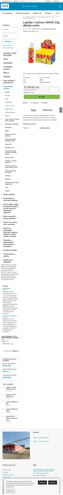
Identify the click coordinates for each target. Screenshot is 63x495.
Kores (6, 99)
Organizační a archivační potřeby (10, 199)
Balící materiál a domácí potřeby (9, 217)
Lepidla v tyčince (10, 106)
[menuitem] (7, 13)
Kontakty (15, 1)
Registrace (56, 1)
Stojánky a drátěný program (10, 161)
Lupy (6, 187)
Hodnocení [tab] (47, 110)
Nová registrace (7, 46)
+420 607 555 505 (43, 441)
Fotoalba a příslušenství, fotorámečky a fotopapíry (9, 243)
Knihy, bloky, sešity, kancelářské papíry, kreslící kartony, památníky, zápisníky (11, 208)
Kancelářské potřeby (8, 87)
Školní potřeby (9, 194)
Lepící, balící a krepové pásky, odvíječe (12, 120)
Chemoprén (8, 102)
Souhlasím (52, 482)
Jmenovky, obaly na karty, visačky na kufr (11, 166)
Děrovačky (8, 127)
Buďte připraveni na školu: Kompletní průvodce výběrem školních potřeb (44, 470)
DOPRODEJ (7, 63)
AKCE (5, 59)
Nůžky (7, 131)
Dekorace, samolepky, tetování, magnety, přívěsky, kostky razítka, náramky (10, 232)
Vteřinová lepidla (10, 112)
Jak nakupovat (6, 1)
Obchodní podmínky (8, 475)
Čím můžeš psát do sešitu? (41, 473)
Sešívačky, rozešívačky (12, 124)
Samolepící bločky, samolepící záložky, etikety (11, 152)
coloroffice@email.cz (43, 438)
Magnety (7, 179)
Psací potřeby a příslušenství (9, 81)
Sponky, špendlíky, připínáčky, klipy (10, 140)
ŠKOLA (6, 73)
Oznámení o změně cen (10, 316)
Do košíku (41, 97)
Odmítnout (42, 482)
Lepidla (7, 92)
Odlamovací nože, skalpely (10, 135)
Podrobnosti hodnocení (49, 29)
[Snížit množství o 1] (50, 90)
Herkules (7, 95)
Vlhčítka (7, 176)
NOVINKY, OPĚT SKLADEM (10, 54)
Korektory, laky (9, 147)
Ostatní (7, 116)
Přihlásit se (8, 42)
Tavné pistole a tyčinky (9, 255)
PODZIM (6, 77)
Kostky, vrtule (9, 157)
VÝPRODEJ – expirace (8, 68)
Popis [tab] (33, 110)
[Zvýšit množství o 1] (58, 90)
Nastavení (10, 491)
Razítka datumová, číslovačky (10, 171)
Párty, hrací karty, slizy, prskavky (10, 223)
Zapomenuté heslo (8, 48)
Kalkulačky (8, 144)
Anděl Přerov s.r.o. (33, 31)
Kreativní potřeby (10, 250)
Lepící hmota (9, 109)
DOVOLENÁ (6, 288)
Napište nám (6, 477)
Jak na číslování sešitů (39, 475)
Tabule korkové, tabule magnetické (12, 183)
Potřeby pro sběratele (8, 261)
